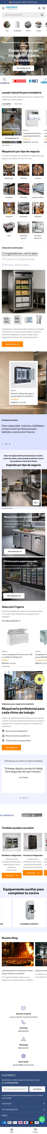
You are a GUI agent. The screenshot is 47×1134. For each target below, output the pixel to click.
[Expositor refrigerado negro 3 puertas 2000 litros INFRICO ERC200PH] (23, 375)
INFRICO (26, 130)
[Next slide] (29, 72)
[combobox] (23, 15)
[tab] (20, 253)
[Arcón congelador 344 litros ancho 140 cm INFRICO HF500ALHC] (18, 637)
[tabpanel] (23, 331)
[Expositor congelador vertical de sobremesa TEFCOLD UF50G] (28, 320)
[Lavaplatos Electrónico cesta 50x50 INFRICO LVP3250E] (33, 118)
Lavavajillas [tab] (6, 104)
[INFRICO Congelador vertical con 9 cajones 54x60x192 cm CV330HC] (39, 320)
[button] (22, 71)
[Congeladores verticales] (23, 291)
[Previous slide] (17, 72)
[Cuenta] (39, 8)
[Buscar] (42, 14)
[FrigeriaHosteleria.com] (18, 81)
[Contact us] (42, 1119)
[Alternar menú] (3, 8)
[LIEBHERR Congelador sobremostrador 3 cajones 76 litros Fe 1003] (7, 320)
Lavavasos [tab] (18, 104)
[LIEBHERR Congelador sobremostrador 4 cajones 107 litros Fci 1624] (18, 320)
